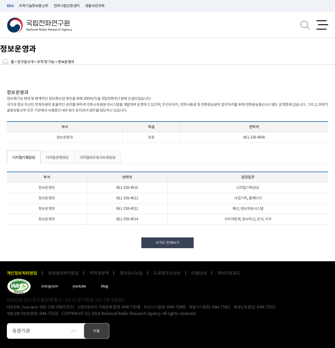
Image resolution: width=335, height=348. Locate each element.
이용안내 (198, 273)
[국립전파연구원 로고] (40, 25)
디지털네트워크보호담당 (98, 157)
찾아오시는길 (131, 273)
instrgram (49, 286)
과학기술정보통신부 (33, 5)
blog (104, 286)
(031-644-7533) (44, 313)
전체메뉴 (322, 25)
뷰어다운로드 (229, 273)
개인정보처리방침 (22, 273)
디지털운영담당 (57, 157)
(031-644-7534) (127, 306)
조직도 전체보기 (167, 242)
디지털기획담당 (23, 157)
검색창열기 (305, 25)
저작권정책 (99, 273)
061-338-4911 (127, 198)
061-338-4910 (127, 187)
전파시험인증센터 (67, 5)
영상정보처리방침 (63, 273)
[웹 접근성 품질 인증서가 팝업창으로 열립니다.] (19, 286)
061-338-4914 (127, 219)
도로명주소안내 (167, 273)
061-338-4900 (254, 137)
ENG (10, 5)
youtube (79, 286)
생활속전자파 (95, 5)
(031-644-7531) (262, 306)
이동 (96, 331)
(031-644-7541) (217, 306)
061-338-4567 (52, 306)
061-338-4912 (127, 208)
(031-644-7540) (172, 306)
